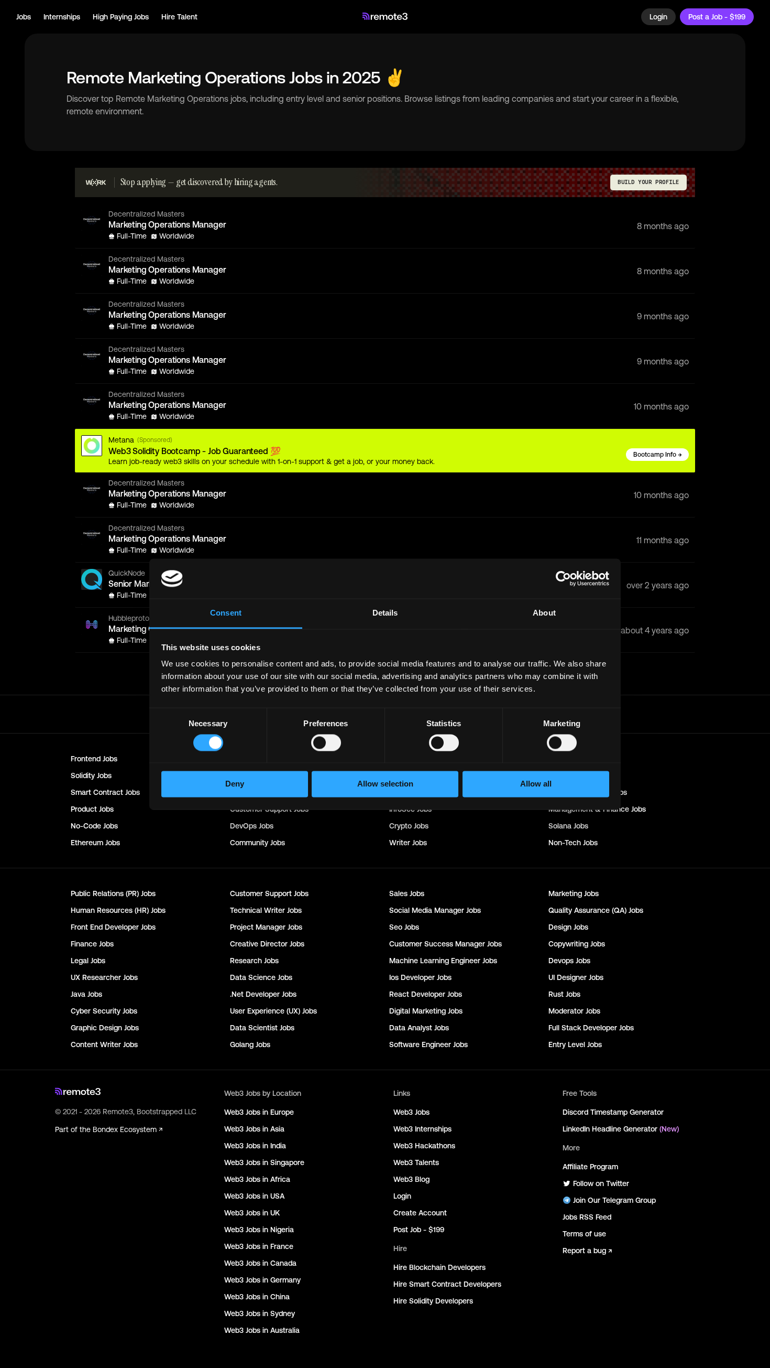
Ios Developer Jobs (420, 977)
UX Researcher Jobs (104, 977)
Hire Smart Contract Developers (447, 1284)
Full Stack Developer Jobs (591, 1028)
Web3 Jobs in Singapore (264, 1162)
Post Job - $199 (418, 1229)
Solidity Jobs (91, 775)
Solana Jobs (568, 826)
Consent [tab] (225, 613)
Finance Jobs (92, 944)
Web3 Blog (411, 1179)
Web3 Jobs (411, 1112)
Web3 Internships (422, 1129)
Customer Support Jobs (269, 893)
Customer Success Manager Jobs (445, 944)
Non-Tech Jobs (573, 842)
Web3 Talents (416, 1162)
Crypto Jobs (408, 826)
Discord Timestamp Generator (613, 1112)
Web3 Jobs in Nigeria (259, 1229)
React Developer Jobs (425, 994)
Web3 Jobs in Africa (257, 1179)
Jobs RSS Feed (587, 1217)
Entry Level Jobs (575, 1044)
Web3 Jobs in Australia (262, 1330)
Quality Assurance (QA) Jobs (595, 910)
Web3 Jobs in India (255, 1145)
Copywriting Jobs (576, 944)
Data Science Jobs (261, 977)
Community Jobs (257, 842)
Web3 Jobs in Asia (254, 1129)
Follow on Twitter (601, 1183)
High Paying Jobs (121, 17)
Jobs (23, 17)
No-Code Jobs (94, 826)
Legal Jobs (88, 960)
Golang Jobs (250, 1044)
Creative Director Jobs (267, 944)
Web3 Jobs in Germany (262, 1280)
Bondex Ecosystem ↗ (127, 1129)
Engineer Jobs (571, 775)
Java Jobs (86, 994)
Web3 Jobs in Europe (259, 1112)
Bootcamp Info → (657, 454)
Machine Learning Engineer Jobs (443, 960)
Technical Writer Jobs (266, 910)
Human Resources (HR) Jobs (118, 910)
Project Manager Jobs (266, 927)
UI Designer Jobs (575, 977)
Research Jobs (254, 960)
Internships (61, 17)
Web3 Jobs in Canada (260, 1263)
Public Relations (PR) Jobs (113, 893)
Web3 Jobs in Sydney (259, 1313)
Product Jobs (92, 809)
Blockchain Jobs (575, 759)
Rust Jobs (564, 994)
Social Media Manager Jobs (435, 910)
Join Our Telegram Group (614, 1200)
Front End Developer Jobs (113, 927)
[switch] (326, 744)
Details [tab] (385, 613)
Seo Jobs (404, 927)
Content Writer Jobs (104, 1044)
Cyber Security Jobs (104, 1011)
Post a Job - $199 (716, 17)
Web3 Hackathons (424, 1145)
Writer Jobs (408, 842)
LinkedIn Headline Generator (621, 1129)
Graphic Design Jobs (105, 1028)
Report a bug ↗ (587, 1250)
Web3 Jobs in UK (252, 1213)
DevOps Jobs (251, 826)
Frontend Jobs (94, 759)
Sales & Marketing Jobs (587, 792)
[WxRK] (95, 182)
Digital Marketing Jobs (426, 1011)
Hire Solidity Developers (433, 1301)
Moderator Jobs (574, 1011)
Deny (234, 784)
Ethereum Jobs (95, 842)
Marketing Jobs (573, 893)
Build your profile (648, 182)
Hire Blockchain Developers (439, 1267)
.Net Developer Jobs (263, 994)
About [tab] (544, 613)
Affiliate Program (590, 1166)
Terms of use (584, 1234)
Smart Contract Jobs (105, 792)
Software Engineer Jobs (428, 1044)
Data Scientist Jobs (262, 1028)
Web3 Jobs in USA (254, 1196)
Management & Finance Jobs (597, 809)
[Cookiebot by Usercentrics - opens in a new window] (563, 578)
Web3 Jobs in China (257, 1296)
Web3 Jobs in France (258, 1246)
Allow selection (385, 784)
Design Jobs (568, 927)
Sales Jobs (406, 893)
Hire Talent (179, 17)
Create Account (420, 1213)
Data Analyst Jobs (419, 1028)
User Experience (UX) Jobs (273, 1011)
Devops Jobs (569, 960)
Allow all (536, 784)
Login (658, 17)
